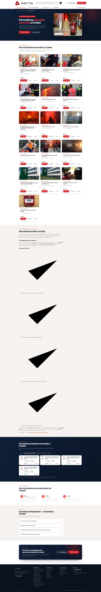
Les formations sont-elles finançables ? (41, 521)
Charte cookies (84, 590)
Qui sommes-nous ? (50, 569)
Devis (36, 80)
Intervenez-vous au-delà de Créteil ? (41, 525)
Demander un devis (81, 2)
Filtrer (21, 453)
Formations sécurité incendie (38, 569)
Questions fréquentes (63, 572)
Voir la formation (24, 80)
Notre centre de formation (34, 7)
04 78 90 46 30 (77, 569)
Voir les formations (25, 32)
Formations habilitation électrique (37, 581)
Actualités (61, 574)
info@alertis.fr (76, 571)
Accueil (20, 10)
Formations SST (36, 572)
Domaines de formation (21, 7)
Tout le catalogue (36, 585)
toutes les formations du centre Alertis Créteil (38, 432)
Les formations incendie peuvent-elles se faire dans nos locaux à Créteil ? (41, 529)
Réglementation (62, 569)
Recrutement (56, 7)
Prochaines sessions (81, 7)
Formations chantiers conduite (38, 584)
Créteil (27, 10)
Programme (30, 107)
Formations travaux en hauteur (38, 582)
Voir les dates (24, 107)
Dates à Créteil (36, 32)
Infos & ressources (46, 7)
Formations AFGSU (36, 574)
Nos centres (23, 10)
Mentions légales (66, 590)
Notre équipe (49, 574)
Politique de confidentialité (76, 590)
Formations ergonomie (37, 575)
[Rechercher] (61, 3)
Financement (62, 571)
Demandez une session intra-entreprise (35, 477)
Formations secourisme (37, 571)
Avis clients (48, 575)
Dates (31, 80)
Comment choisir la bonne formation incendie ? (41, 534)
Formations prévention (37, 577)
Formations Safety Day (37, 578)
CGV (70, 590)
